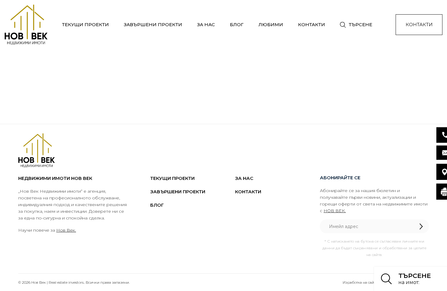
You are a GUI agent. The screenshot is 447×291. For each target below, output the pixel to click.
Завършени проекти (153, 24)
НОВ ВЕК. (335, 210)
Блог (237, 24)
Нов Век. (66, 230)
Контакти (311, 24)
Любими (270, 24)
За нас (206, 24)
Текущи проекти (85, 24)
